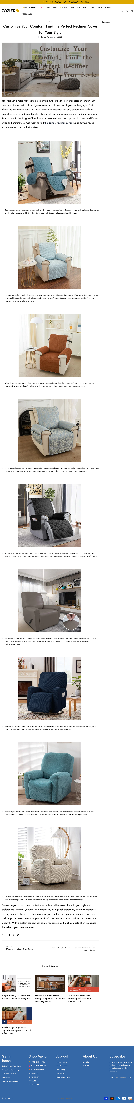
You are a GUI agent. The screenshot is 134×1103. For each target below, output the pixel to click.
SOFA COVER (81, 7)
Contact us (86, 1066)
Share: (4, 935)
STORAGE (107, 7)
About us (86, 1062)
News (50, 22)
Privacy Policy (60, 1073)
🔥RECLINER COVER (67, 7)
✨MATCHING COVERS (30, 7)
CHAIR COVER (95, 7)
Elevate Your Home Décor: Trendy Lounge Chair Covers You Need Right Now (50, 998)
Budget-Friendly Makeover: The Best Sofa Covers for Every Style (16, 997)
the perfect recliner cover (58, 123)
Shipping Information (63, 1077)
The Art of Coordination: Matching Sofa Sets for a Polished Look (79, 998)
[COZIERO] (10, 10)
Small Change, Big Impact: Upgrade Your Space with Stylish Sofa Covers (17, 1030)
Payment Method (61, 1062)
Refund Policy (60, 1069)
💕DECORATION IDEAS (49, 7)
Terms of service (62, 1066)
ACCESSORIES (27, 14)
